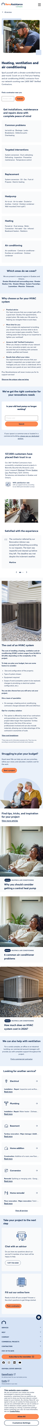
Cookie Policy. (15, 1411)
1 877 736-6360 (13, 1263)
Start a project (9, 770)
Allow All (21, 1417)
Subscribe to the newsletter (20, 1357)
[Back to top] (38, 1317)
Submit (20, 99)
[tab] (20, 572)
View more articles (10, 821)
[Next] (27, 572)
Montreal (21, 470)
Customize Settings (21, 1423)
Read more (8, 1092)
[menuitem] (4, 1322)
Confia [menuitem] (4, 1381)
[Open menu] (39, 5)
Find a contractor (13, 1306)
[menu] (19, 4)
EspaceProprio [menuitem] (7, 1374)
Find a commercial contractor (22, 1059)
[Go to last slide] (16, 572)
